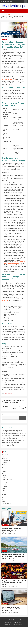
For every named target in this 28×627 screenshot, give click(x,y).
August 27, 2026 (6, 533)
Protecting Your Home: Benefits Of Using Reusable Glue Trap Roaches (14, 401)
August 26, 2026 (6, 586)
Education (5, 39)
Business (4, 458)
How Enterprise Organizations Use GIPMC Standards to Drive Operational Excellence (12, 530)
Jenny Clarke (12, 49)
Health (3, 477)
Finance (4, 469)
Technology (5, 500)
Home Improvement (7, 479)
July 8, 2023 (5, 49)
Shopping (4, 496)
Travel (3, 501)
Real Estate (5, 492)
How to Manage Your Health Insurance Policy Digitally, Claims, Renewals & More (12, 608)
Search (4, 415)
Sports (4, 498)
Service (4, 494)
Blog (3, 456)
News (3, 488)
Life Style (4, 486)
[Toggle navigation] (3, 11)
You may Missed (7, 509)
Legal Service (5, 484)
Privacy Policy (17, 622)
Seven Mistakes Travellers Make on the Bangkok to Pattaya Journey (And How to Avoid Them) (13, 556)
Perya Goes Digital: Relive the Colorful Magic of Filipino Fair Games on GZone (14, 582)
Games (4, 475)
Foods (3, 473)
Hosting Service (6, 483)
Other (3, 490)
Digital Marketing (6, 460)
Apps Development (6, 454)
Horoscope (5, 481)
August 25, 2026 (6, 612)
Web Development (6, 503)
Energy (4, 464)
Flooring (4, 471)
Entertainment (5, 466)
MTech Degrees (8, 393)
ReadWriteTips (14, 586)
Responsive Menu (25, 1)
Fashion (4, 468)
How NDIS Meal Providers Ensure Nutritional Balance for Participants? (13, 407)
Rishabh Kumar (14, 612)
